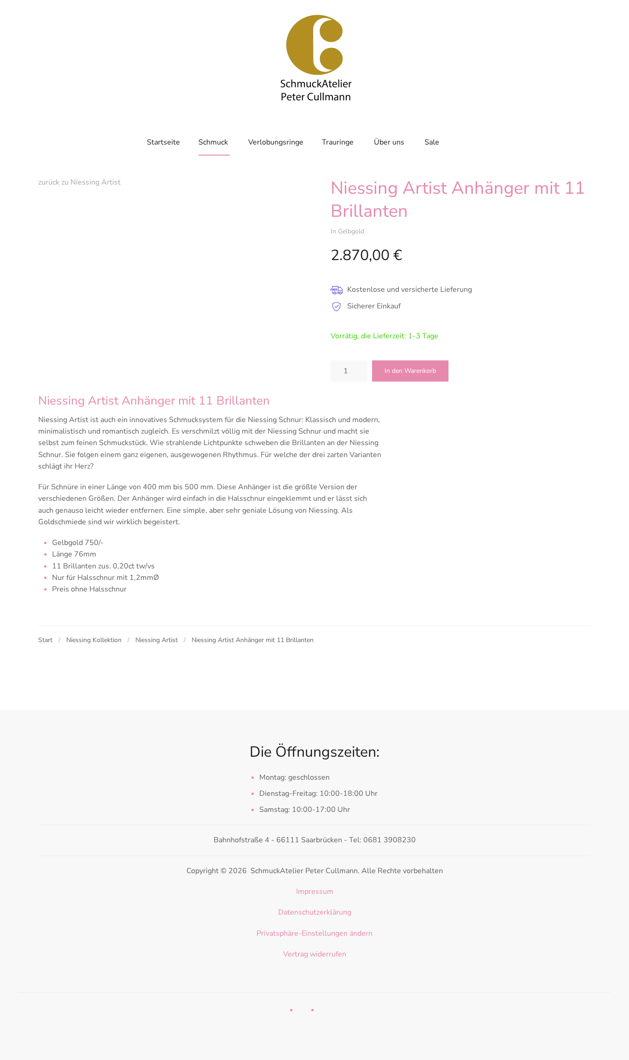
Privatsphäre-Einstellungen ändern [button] (314, 933)
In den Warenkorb (410, 370)
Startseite (163, 142)
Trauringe (338, 142)
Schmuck (213, 142)
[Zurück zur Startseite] (314, 55)
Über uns (389, 142)
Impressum (314, 891)
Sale (432, 142)
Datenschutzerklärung (314, 912)
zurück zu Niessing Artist (79, 182)
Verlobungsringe (275, 142)
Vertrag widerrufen (314, 954)
